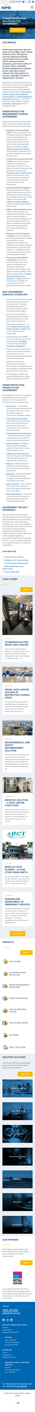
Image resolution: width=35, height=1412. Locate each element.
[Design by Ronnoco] (16, 1403)
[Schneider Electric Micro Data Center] (17, 628)
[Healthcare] (17, 1134)
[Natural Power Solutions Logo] (6, 7)
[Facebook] (3, 1320)
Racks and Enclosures (14, 494)
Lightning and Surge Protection (17, 453)
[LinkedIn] (11, 1320)
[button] (29, 2)
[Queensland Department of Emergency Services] (17, 909)
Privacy (17, 1395)
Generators (10, 474)
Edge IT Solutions (12, 484)
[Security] (17, 1202)
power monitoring (22, 202)
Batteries (9, 464)
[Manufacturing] (17, 1157)
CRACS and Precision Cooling (16, 418)
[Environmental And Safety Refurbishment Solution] (17, 746)
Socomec (9, 278)
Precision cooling (12, 173)
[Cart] (33, 2)
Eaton (29, 274)
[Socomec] (18, 1275)
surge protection (8, 97)
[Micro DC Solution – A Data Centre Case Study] (17, 801)
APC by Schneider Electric (15, 276)
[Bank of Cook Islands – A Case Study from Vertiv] (17, 858)
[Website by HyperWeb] (18, 1403)
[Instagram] (7, 1320)
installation (23, 341)
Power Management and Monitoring (19, 433)
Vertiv (19, 278)
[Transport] (17, 1225)
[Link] (23, 2)
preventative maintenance (11, 104)
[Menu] (32, 7)
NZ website (22, 1386)
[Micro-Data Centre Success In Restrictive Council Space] (17, 691)
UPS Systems (11, 406)
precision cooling (8, 94)
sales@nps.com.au (11, 1313)
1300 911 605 (10, 1310)
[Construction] (17, 1111)
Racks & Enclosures (18, 1023)
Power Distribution (13, 443)
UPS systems (26, 92)
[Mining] (17, 1179)
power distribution (21, 94)
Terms (28, 1393)
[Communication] (17, 1088)
